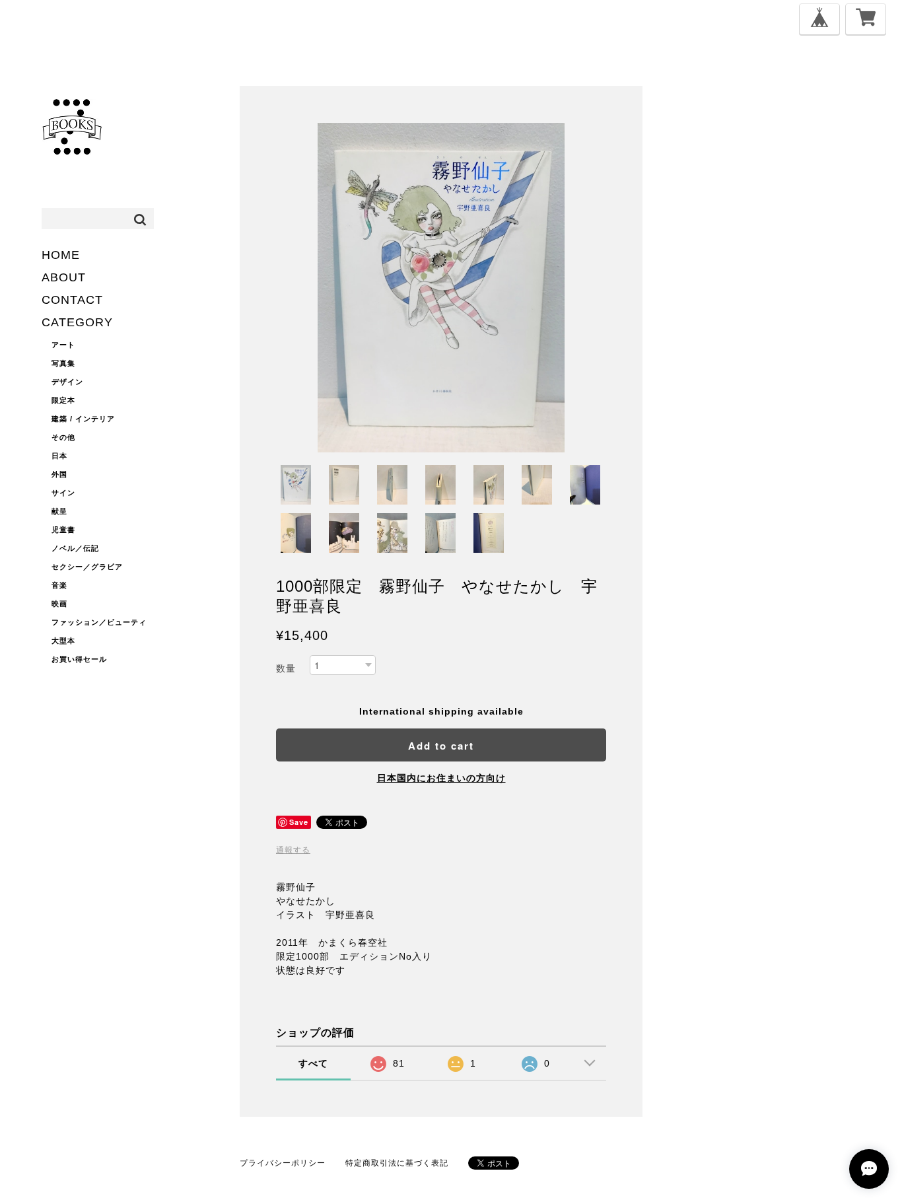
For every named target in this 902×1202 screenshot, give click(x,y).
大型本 (63, 641)
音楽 (59, 585)
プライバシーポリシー (283, 1163)
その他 (63, 437)
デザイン (67, 382)
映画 (59, 604)
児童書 (63, 530)
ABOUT (64, 277)
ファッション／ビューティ (99, 622)
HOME (61, 255)
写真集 (63, 363)
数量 (286, 668)
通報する (293, 850)
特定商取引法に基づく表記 (396, 1163)
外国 (59, 474)
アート (63, 345)
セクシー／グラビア (87, 567)
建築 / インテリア (83, 419)
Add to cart (441, 745)
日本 (59, 456)
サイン (63, 493)
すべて (313, 1063)
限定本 (63, 400)
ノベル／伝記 (75, 548)
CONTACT (72, 299)
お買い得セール (79, 659)
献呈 (59, 511)
